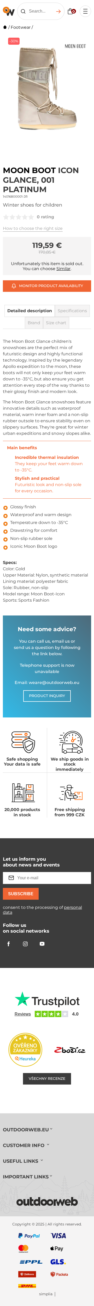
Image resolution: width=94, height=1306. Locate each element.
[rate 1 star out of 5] (6, 217)
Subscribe (20, 894)
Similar (63, 268)
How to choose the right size (33, 228)
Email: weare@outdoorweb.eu (47, 682)
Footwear (21, 27)
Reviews (23, 1014)
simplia (45, 1294)
